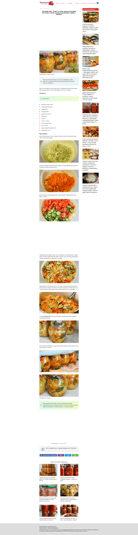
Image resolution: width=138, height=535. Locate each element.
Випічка (58, 3)
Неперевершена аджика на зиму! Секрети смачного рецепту (47, 519)
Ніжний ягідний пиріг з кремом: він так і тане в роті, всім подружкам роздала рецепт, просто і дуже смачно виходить (90, 189)
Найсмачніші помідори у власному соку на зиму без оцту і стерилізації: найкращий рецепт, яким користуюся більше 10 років (90, 119)
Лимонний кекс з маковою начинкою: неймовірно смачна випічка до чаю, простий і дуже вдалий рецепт (90, 50)
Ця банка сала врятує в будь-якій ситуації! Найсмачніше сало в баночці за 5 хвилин (47, 499)
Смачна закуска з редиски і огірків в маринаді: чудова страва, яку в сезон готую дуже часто (90, 27)
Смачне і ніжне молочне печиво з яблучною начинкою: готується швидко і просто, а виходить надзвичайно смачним (90, 165)
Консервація (91, 3)
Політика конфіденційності (52, 527)
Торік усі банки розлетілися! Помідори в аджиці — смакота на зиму (68, 479)
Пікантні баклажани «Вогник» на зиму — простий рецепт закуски (68, 519)
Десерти (77, 3)
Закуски (63, 3)
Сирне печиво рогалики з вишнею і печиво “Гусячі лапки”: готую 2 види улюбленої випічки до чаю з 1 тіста (90, 142)
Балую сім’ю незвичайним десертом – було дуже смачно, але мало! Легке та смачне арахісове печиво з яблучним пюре (90, 73)
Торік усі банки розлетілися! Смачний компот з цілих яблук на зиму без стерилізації (68, 499)
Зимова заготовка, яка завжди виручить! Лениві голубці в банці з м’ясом (48, 479)
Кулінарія (70, 3)
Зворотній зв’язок (43, 527)
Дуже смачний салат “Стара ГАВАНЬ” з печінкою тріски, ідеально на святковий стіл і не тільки (89, 96)
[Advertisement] (59, 34)
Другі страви (84, 3)
